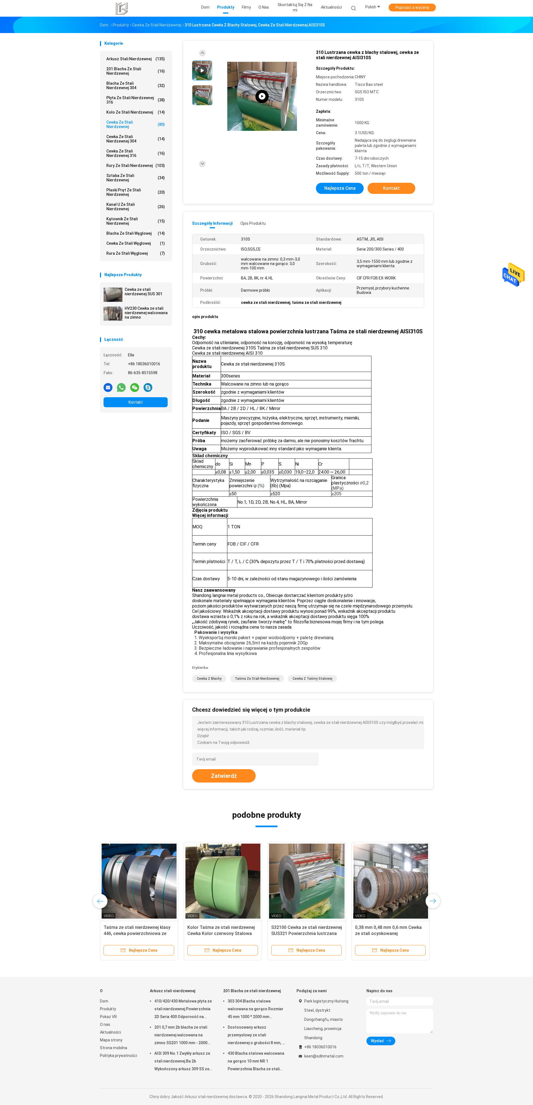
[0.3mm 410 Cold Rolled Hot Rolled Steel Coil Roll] (262, 96)
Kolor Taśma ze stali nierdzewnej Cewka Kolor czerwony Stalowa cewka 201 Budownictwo (221, 933)
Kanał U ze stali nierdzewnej (135, 206)
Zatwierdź (224, 775)
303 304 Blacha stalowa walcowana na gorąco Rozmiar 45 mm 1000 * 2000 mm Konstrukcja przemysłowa (255, 1010)
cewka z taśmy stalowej (312, 679)
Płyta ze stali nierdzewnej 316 (135, 100)
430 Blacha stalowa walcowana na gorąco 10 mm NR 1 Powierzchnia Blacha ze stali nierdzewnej (256, 1062)
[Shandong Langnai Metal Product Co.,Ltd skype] (148, 387)
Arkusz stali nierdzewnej (135, 59)
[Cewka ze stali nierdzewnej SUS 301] (113, 294)
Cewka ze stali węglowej (135, 243)
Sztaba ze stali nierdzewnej (135, 177)
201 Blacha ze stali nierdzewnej (135, 71)
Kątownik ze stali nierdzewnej (135, 221)
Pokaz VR (108, 1016)
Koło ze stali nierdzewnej (135, 112)
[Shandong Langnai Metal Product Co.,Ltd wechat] (134, 387)
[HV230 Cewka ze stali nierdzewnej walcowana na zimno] (113, 313)
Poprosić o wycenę (412, 7)
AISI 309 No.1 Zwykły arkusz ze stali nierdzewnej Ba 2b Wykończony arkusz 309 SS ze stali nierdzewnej (182, 1062)
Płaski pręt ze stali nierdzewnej (135, 192)
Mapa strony (111, 1040)
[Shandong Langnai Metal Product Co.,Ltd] (121, 8)
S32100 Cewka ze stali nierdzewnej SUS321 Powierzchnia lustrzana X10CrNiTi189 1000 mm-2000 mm (306, 933)
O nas (105, 1024)
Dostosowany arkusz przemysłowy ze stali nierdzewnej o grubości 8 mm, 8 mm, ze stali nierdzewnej (256, 1036)
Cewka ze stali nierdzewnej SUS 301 (143, 291)
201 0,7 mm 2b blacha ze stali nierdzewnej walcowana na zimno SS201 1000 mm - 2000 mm (180, 1036)
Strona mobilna (113, 1048)
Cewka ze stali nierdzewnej (135, 124)
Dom (104, 1001)
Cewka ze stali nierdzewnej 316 (135, 153)
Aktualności (110, 1032)
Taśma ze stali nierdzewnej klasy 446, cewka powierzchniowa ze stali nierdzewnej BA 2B (137, 933)
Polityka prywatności (118, 1055)
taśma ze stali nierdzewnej (257, 679)
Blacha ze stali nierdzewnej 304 (135, 85)
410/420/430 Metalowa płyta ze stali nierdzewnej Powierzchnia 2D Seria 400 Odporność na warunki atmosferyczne (183, 1010)
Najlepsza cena (340, 188)
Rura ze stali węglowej (135, 253)
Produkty (108, 1009)
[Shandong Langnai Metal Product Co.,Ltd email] (108, 387)
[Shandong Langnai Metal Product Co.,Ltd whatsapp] (121, 387)
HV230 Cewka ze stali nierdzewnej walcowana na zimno (146, 312)
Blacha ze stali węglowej (135, 233)
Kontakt (136, 402)
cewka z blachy (209, 679)
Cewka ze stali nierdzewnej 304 (135, 138)
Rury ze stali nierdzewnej (135, 165)
